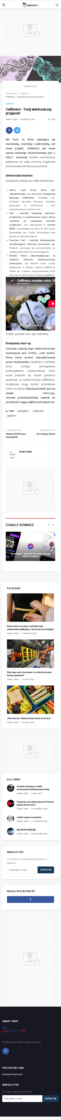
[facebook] (9, 130)
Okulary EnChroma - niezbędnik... (16, 435)
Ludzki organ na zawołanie (29, 817)
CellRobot (23, 411)
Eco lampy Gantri (46, 434)
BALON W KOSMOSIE (26, 830)
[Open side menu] (3, 4)
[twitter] (17, 130)
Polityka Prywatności (12, 1074)
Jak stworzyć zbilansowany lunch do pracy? (29, 718)
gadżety (11, 416)
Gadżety (25, 93)
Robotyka (38, 411)
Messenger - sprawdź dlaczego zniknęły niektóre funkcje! (30, 555)
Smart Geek (11, 93)
